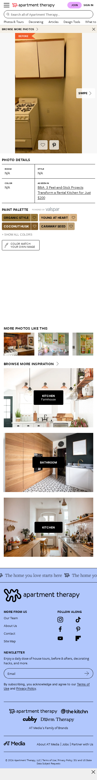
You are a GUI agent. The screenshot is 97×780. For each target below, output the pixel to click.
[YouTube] (60, 638)
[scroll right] (89, 344)
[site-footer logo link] (14, 744)
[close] (93, 772)
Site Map (10, 641)
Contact (9, 633)
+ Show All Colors (17, 234)
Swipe (82, 93)
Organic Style (16, 217)
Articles (53, 21)
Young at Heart (54, 217)
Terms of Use (49, 760)
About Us (10, 625)
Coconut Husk (16, 226)
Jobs (65, 744)
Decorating (36, 21)
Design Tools (72, 21)
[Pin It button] (54, 145)
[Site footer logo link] (48, 595)
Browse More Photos (18, 29)
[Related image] (19, 344)
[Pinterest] (78, 629)
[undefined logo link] (33, 5)
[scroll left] (7, 344)
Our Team (11, 617)
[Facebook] (60, 629)
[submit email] (86, 673)
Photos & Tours (14, 21)
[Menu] (6, 5)
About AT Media (48, 744)
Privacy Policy (26, 688)
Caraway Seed (53, 226)
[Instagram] (60, 619)
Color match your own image (23, 245)
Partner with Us (82, 744)
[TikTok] (78, 619)
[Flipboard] (78, 638)
